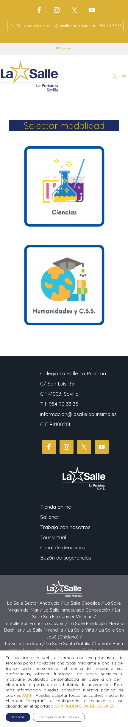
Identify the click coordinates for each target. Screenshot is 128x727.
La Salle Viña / (83, 630)
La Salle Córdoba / (25, 643)
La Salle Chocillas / (84, 603)
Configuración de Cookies (59, 717)
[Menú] (123, 77)
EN (12, 25)
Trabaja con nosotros (65, 527)
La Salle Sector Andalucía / (35, 603)
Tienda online (55, 507)
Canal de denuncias (62, 547)
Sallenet (49, 517)
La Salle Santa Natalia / (70, 643)
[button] (115, 77)
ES (17, 25)
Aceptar (18, 717)
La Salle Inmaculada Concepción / (79, 610)
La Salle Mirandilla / (47, 630)
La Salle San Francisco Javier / (36, 623)
